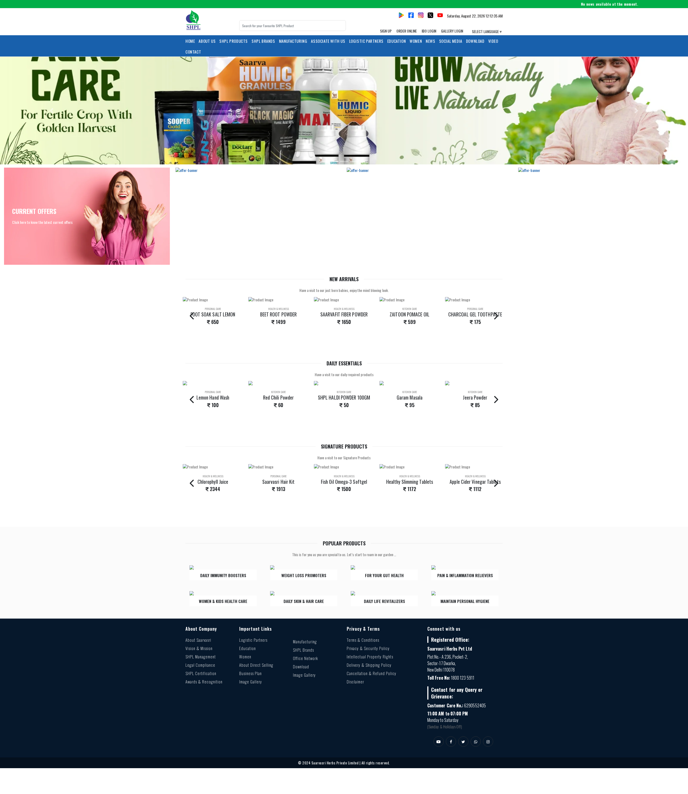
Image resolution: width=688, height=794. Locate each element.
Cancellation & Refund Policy (371, 673)
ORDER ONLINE (406, 31)
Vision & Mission (199, 648)
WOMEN (416, 41)
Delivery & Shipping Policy (369, 665)
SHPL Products (233, 41)
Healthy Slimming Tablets (409, 481)
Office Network (305, 658)
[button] (51, 110)
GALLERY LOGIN (452, 31)
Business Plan (250, 673)
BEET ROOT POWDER (278, 314)
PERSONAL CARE (213, 309)
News (430, 41)
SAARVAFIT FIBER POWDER (344, 314)
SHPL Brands (263, 41)
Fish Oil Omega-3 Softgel (344, 481)
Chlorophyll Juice (213, 481)
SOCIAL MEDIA (450, 41)
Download (475, 41)
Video (493, 41)
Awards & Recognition (204, 681)
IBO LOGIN (429, 31)
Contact (193, 52)
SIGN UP (386, 31)
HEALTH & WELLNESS (278, 309)
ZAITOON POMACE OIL (409, 314)
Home (190, 41)
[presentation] (192, 315)
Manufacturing (305, 641)
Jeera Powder (475, 397)
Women (245, 656)
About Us (207, 41)
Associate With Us (328, 41)
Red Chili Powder (278, 397)
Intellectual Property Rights (370, 656)
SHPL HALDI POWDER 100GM (344, 397)
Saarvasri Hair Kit (278, 481)
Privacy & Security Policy (368, 648)
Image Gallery (250, 681)
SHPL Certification (200, 673)
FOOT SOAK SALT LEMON (213, 314)
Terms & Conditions (363, 640)
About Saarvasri (198, 640)
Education (247, 648)
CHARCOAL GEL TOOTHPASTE (475, 314)
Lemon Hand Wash (212, 397)
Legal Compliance (200, 665)
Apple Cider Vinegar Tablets (475, 481)
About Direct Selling (256, 665)
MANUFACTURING (293, 41)
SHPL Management (200, 656)
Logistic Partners (253, 640)
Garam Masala (409, 397)
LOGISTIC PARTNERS (366, 41)
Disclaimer (355, 681)
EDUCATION (396, 41)
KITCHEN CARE (409, 309)
